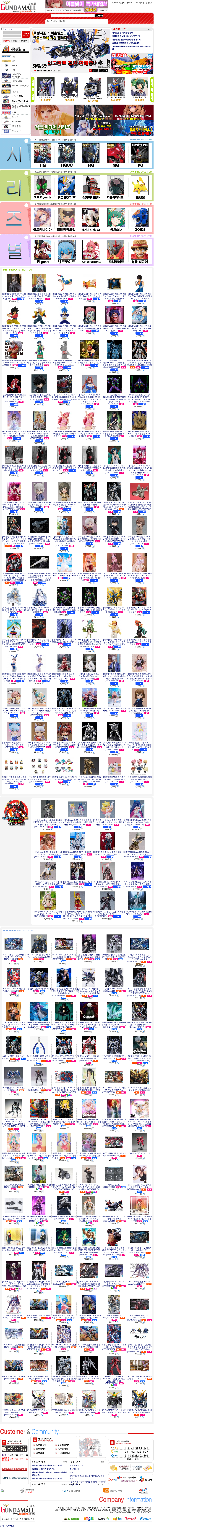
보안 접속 (8, 29)
